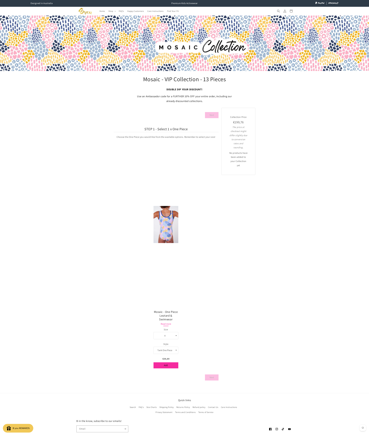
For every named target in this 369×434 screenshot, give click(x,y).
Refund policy (199, 407)
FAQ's (141, 407)
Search (133, 407)
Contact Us (213, 407)
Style (165, 344)
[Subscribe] (125, 428)
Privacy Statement (164, 412)
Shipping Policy (166, 407)
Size (166, 329)
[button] (112, 11)
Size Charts (151, 407)
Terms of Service (205, 412)
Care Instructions (229, 407)
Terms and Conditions (185, 412)
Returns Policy (183, 407)
